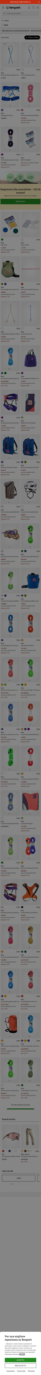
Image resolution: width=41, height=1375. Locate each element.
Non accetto (20, 1366)
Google (22, 1354)
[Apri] (30, 2)
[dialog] (20, 1353)
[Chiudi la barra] (39, 2)
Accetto (20, 1360)
